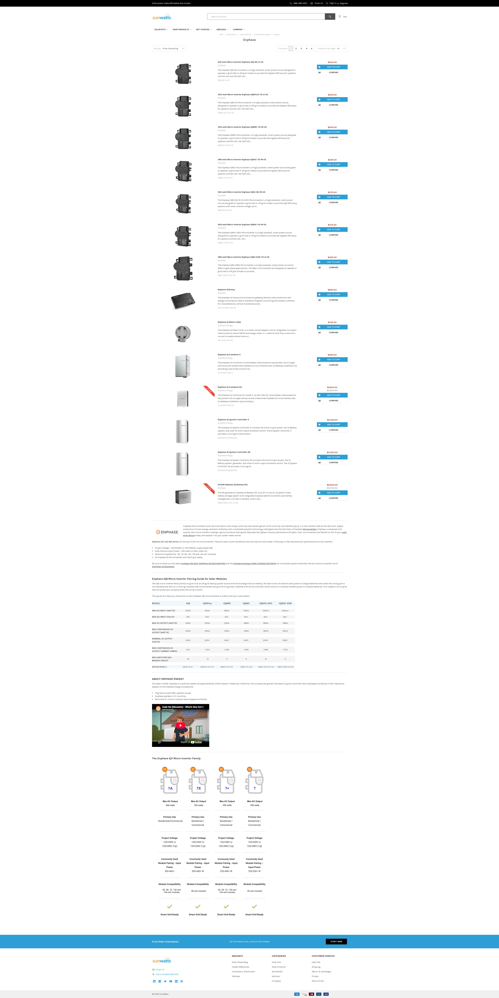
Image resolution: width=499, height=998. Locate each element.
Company (238, 29)
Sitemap (236, 976)
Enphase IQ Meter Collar (229, 322)
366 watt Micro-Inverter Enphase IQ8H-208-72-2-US (243, 257)
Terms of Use (318, 981)
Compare (333, 72)
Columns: (283, 48)
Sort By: (157, 48)
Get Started (203, 29)
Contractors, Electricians (243, 971)
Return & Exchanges (321, 971)
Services (221, 29)
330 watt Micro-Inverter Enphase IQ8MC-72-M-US (242, 127)
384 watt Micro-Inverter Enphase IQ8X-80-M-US (241, 192)
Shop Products (181, 29)
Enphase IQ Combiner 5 (229, 354)
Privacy (315, 976)
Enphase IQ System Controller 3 (233, 419)
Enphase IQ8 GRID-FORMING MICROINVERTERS (203, 563)
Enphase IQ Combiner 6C (230, 387)
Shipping (316, 967)
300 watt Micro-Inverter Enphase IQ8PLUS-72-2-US (243, 94)
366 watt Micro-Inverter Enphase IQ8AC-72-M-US (242, 159)
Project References (240, 967)
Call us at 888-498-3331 (167, 974)
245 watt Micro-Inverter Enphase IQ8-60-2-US (240, 62)
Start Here (336, 941)
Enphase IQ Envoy (226, 289)
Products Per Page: (327, 48)
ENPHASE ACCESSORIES (163, 566)
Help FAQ (316, 962)
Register (344, 3)
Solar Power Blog (240, 962)
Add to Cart (333, 67)
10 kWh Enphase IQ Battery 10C (233, 484)
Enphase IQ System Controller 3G (234, 452)
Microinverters (310, 529)
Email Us (319, 3)
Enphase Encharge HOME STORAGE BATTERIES (254, 563)
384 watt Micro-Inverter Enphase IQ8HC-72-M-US (242, 224)
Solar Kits (160, 29)
